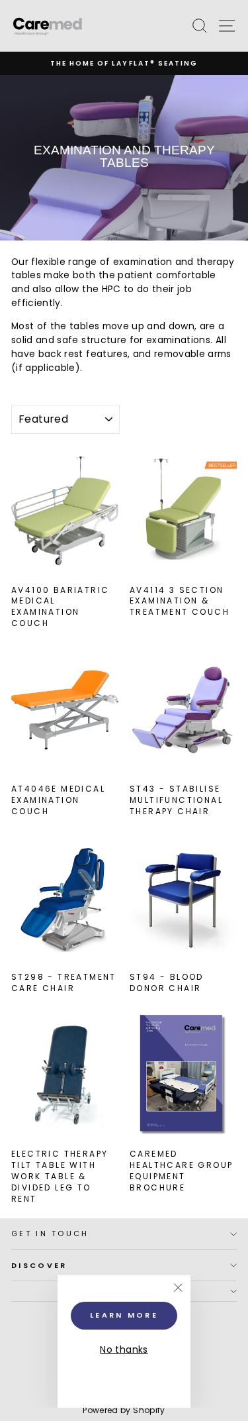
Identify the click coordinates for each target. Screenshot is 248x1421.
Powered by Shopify (124, 1410)
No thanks (123, 1349)
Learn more (124, 1315)
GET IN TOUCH (50, 1233)
